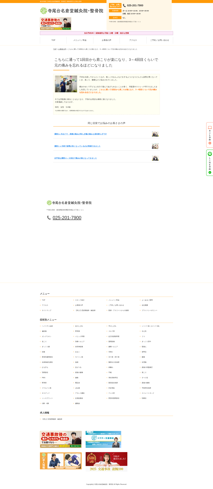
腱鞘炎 (77, 403)
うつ (143, 336)
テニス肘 (111, 393)
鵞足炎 (77, 383)
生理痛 (144, 362)
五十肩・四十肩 (113, 357)
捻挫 (76, 362)
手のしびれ (112, 326)
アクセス (133, 40)
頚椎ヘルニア (80, 341)
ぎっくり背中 (146, 341)
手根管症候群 (146, 388)
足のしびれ (79, 326)
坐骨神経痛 (79, 346)
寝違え (144, 346)
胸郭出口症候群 (113, 362)
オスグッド (46, 393)
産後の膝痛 (146, 383)
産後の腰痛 (79, 372)
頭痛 (43, 352)
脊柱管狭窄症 (113, 378)
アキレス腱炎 (80, 393)
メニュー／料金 (80, 40)
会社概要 (145, 305)
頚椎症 (144, 398)
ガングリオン (46, 336)
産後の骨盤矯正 (147, 367)
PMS (43, 378)
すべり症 (145, 378)
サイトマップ (46, 310)
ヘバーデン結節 (47, 326)
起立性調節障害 (113, 336)
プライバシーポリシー (149, 310)
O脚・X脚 (45, 403)
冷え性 (144, 331)
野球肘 (44, 383)
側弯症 (144, 352)
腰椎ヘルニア (113, 346)
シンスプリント (47, 398)
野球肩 (77, 331)
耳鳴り (110, 352)
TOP (53, 40)
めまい (77, 352)
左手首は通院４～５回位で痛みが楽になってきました (75, 158)
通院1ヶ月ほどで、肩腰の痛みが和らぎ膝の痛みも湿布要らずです (80, 134)
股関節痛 (111, 341)
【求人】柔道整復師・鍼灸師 (85, 310)
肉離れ (110, 367)
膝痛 (143, 357)
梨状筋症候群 (113, 383)
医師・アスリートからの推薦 (118, 310)
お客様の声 (106, 40)
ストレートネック (148, 393)
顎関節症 (45, 372)
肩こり (144, 372)
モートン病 (79, 357)
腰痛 (76, 378)
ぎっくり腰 (46, 346)
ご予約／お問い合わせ (159, 40)
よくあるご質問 (147, 300)
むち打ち (45, 367)
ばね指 (77, 388)
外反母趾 (111, 388)
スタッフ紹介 (80, 300)
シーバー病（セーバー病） (151, 326)
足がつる (78, 367)
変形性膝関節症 (47, 357)
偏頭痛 (44, 331)
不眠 (110, 372)
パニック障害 (80, 336)
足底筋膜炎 (79, 398)
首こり (44, 341)
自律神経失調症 (47, 362)
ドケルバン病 (46, 388)
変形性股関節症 (113, 398)
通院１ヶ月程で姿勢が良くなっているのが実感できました (77, 146)
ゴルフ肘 (111, 331)
